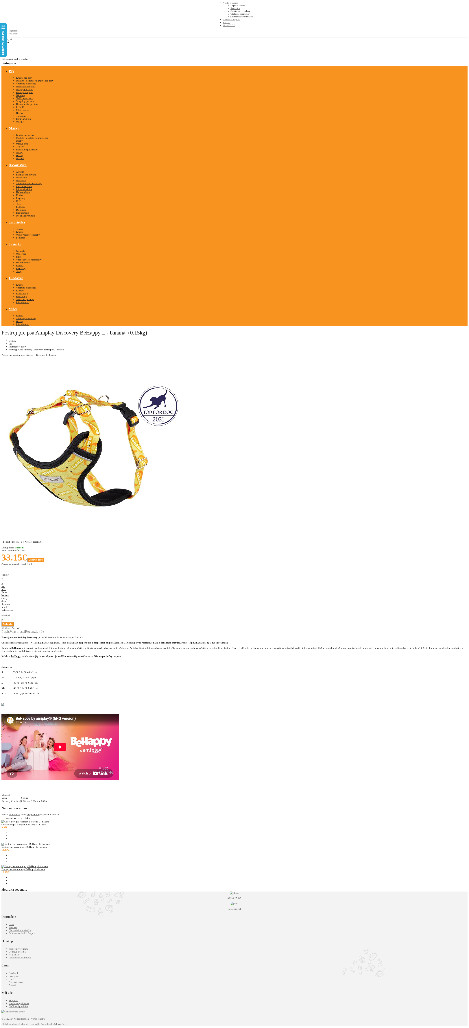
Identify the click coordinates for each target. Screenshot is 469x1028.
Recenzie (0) (34, 631)
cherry (4, 598)
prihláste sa (14, 814)
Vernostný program (231, 19)
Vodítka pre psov (24, 98)
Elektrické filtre (24, 186)
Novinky (13, 984)
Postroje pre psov (24, 92)
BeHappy (16, 656)
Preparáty (20, 198)
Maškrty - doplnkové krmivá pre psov (34, 80)
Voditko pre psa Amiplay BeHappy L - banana (24, 847)
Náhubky (20, 95)
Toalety (20, 146)
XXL (3, 589)
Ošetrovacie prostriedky (28, 234)
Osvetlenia (21, 177)
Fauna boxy (22, 293)
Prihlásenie (13, 33)
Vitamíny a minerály (26, 83)
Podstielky (21, 296)
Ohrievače (21, 180)
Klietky (20, 290)
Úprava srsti (22, 143)
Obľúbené (5, 628)
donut (4, 601)
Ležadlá (20, 107)
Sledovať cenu (36, 560)
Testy (18, 204)
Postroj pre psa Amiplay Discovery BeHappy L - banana (36, 349)
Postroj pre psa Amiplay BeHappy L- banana (23, 869)
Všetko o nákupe (230, 3)
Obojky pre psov (24, 89)
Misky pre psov (24, 110)
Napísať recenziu (33, 541)
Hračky (19, 113)
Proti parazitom (23, 118)
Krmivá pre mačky (25, 135)
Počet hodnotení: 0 (12, 541)
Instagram (14, 976)
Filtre (18, 256)
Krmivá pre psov (24, 77)
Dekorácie (21, 209)
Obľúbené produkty (18, 1006)
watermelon (7, 610)
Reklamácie (235, 8)
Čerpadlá (20, 250)
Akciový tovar (16, 982)
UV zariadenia (23, 192)
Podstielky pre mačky (27, 149)
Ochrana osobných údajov (241, 16)
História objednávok (19, 1003)
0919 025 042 (229, 25)
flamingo (5, 604)
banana (5, 595)
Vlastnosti (17, 631)
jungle (4, 607)
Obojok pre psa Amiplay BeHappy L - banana (23, 824)
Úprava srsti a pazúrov (27, 104)
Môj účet (13, 1000)
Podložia (20, 207)
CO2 (18, 201)
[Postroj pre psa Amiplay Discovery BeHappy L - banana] (93, 538)
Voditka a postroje (25, 299)
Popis (5, 631)
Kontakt (226, 22)
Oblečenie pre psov (25, 86)
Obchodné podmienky (240, 14)
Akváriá (20, 171)
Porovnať (15, 628)
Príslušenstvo (22, 212)
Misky (19, 152)
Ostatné (20, 121)
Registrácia (13, 30)
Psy (10, 343)
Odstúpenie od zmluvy (240, 11)
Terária (19, 229)
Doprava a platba (237, 5)
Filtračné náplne (24, 189)
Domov (12, 340)
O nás (11, 924)
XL (3, 586)
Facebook (14, 973)
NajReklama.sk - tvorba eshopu (29, 1018)
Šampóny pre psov (25, 101)
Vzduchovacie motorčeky (29, 183)
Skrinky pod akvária (26, 174)
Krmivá (19, 195)
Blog (11, 979)
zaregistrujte (33, 814)
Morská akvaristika (25, 215)
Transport (21, 115)
